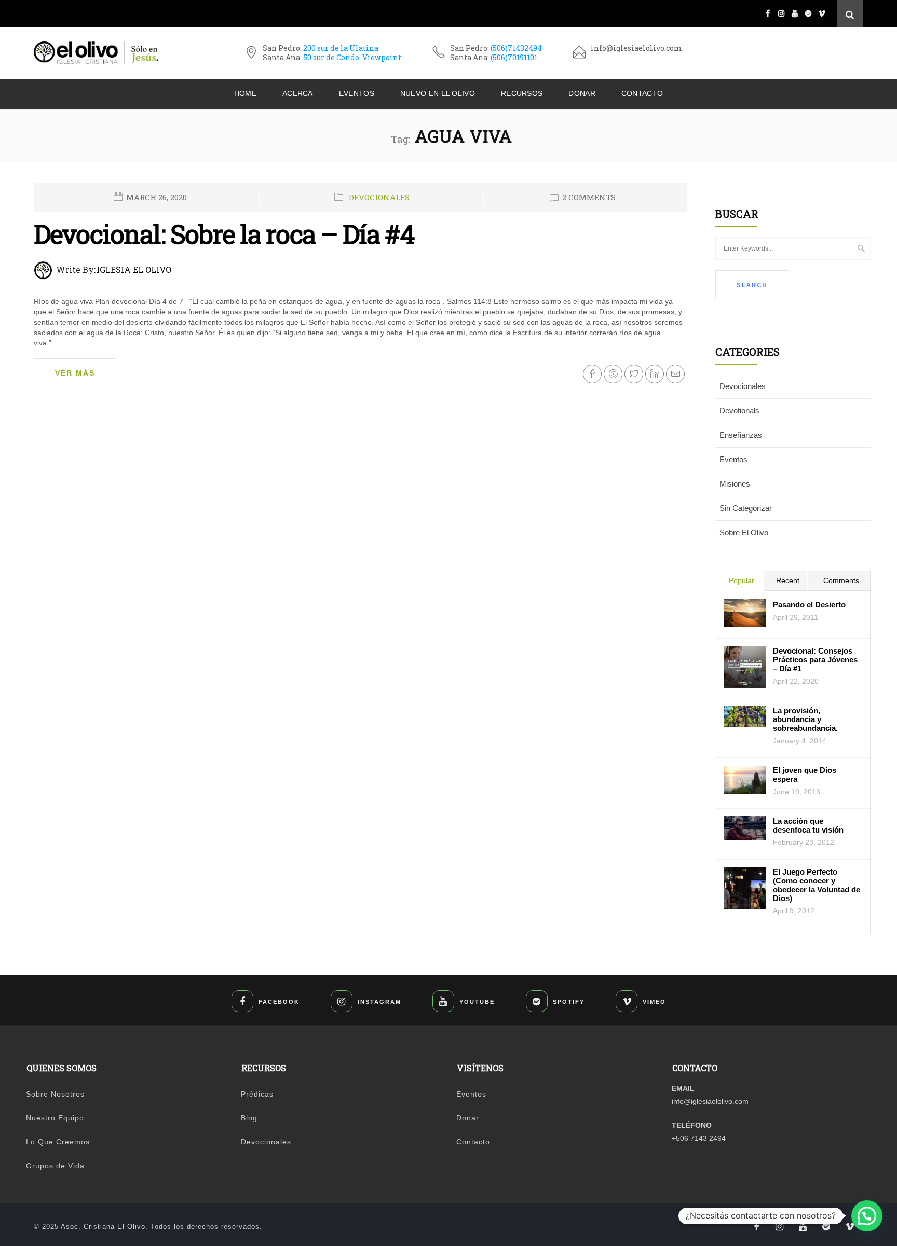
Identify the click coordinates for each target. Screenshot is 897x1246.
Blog (249, 1118)
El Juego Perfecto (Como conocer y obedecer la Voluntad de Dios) (816, 885)
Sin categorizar (745, 508)
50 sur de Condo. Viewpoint (352, 57)
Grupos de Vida (55, 1165)
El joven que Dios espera (804, 774)
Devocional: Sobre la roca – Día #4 (224, 234)
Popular (741, 580)
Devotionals (739, 410)
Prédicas (257, 1094)
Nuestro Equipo (55, 1118)
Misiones (734, 483)
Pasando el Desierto (809, 604)
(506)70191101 (514, 57)
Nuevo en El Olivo (437, 93)
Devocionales (379, 197)
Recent (787, 580)
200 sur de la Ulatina (340, 48)
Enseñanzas (740, 435)
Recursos (521, 93)
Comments (841, 580)
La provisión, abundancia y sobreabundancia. (805, 719)
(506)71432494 (516, 48)
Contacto (642, 93)
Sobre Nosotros (55, 1094)
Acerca (297, 93)
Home (245, 93)
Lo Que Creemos (58, 1142)
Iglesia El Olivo (134, 269)
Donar (581, 93)
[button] (866, 1215)
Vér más (75, 373)
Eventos (356, 93)
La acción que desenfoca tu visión (808, 825)
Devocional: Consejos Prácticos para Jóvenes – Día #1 (815, 659)
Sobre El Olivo (743, 532)
